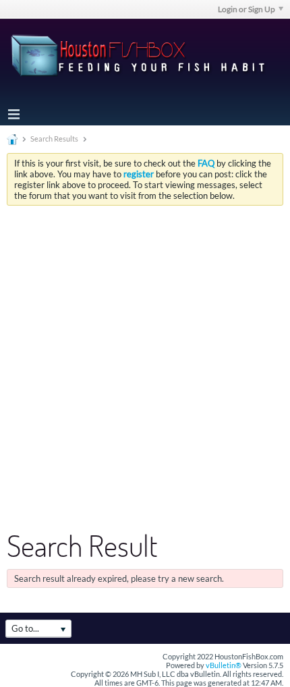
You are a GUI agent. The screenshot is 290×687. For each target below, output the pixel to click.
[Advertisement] (145, 357)
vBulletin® (223, 665)
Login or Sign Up (246, 9)
